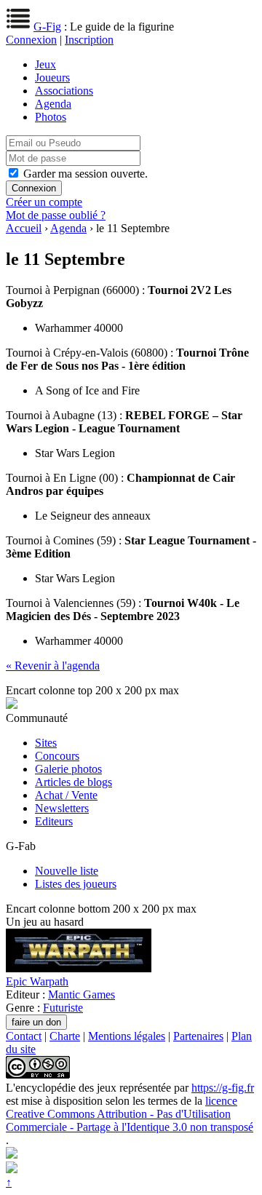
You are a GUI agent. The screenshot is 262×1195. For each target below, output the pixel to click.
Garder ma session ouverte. (85, 173)
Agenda (53, 104)
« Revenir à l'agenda (53, 665)
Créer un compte (44, 202)
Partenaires (198, 1036)
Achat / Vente (66, 795)
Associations (64, 90)
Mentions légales (126, 1036)
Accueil (23, 228)
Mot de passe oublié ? (56, 215)
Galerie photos (68, 769)
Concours (57, 756)
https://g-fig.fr (222, 1087)
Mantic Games (81, 994)
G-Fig (47, 26)
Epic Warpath (37, 981)
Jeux (45, 64)
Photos (50, 117)
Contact (23, 1036)
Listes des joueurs (75, 884)
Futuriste (63, 1007)
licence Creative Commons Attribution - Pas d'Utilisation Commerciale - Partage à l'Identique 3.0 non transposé (129, 1114)
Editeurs (54, 821)
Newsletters (62, 808)
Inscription (89, 39)
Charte (64, 1036)
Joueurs (52, 77)
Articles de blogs (73, 782)
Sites (46, 743)
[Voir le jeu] (78, 968)
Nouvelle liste (66, 871)
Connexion (31, 39)
